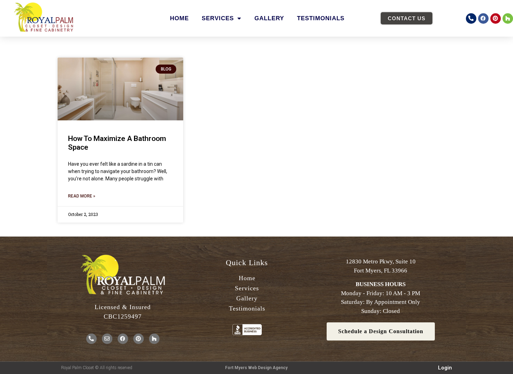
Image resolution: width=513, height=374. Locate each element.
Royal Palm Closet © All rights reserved (96, 367)
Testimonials (320, 18)
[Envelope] (107, 339)
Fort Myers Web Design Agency (256, 367)
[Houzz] (508, 18)
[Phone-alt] (471, 18)
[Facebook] (483, 18)
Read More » (81, 196)
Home (179, 18)
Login (445, 368)
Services (218, 18)
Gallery (269, 18)
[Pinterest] (495, 18)
